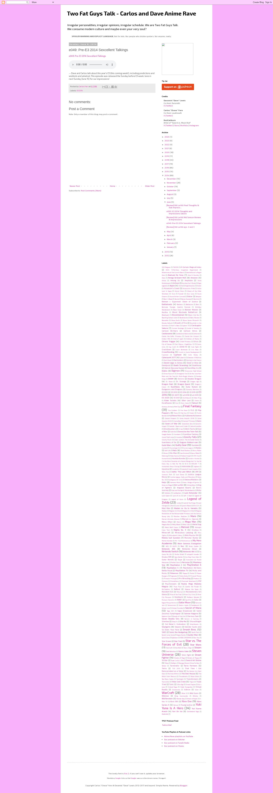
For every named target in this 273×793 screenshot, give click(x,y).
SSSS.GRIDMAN (185, 638)
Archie (181, 286)
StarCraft (169, 648)
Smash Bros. (189, 629)
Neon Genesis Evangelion (189, 543)
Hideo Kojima (174, 456)
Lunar (177, 506)
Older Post (149, 186)
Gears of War (171, 423)
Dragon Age (194, 381)
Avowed (180, 294)
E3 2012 (165, 392)
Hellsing (165, 456)
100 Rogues (166, 267)
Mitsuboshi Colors (175, 535)
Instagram (194, 125)
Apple (172, 285)
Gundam (195, 445)
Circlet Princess (185, 341)
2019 (167, 156)
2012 (167, 255)
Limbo (179, 503)
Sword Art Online (193, 660)
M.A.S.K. (196, 506)
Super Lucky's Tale (177, 660)
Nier (182, 546)
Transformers (192, 679)
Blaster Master (191, 310)
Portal (192, 573)
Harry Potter (197, 450)
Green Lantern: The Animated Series (186, 440)
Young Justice (186, 705)
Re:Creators (166, 589)
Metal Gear (186, 524)
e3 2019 (195, 395)
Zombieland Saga (193, 711)
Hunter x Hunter (193, 458)
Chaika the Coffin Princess (171, 336)
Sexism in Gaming (192, 619)
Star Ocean (166, 641)
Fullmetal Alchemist (193, 416)
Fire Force (183, 410)
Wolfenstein (167, 698)
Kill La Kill (178, 485)
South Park (195, 632)
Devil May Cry (193, 368)
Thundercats (183, 676)
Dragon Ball (167, 384)
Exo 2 (126, 773)
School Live (166, 608)
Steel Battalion (171, 651)
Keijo (164, 482)
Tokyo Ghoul (195, 676)
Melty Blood (176, 524)
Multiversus (185, 541)
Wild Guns (194, 693)
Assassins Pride (189, 288)
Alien (163, 278)
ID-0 (186, 464)
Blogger (183, 785)
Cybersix (183, 357)
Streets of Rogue (193, 658)
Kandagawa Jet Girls (175, 480)
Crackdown (166, 349)
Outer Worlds (168, 560)
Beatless (180, 304)
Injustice (165, 469)
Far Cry (177, 407)
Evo (176, 403)
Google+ (118, 778)
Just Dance (180, 474)
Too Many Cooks (167, 679)
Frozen (191, 413)
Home (112, 186)
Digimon (176, 370)
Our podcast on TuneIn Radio (176, 743)
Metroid (185, 527)
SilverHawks (194, 624)
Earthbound (187, 398)
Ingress (196, 466)
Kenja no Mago (167, 485)
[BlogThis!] (106, 86)
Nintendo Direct (189, 549)
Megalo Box (166, 524)
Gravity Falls (190, 437)
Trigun (192, 682)
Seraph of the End (179, 616)
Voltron (187, 689)
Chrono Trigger (169, 341)
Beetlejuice (189, 304)
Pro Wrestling (185, 578)
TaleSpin (173, 663)
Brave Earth (175, 320)
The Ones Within (173, 674)
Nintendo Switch (170, 551)
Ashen (199, 286)
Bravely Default (167, 323)
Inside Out (175, 469)
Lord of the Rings (189, 503)
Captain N (185, 325)
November (171, 182)
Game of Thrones (189, 421)
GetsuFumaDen (195, 426)
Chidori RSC (166, 339)
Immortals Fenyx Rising (170, 466)
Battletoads (167, 304)
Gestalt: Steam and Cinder (178, 426)
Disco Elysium (169, 374)
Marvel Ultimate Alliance (170, 519)
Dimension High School (193, 371)
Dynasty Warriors (192, 389)
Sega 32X (170, 611)
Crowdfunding (168, 352)
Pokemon (174, 573)
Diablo (164, 371)
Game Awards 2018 (186, 418)
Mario (193, 516)
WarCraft (168, 693)
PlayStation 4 (194, 564)
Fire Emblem (172, 410)
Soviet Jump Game (168, 635)
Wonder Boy (180, 699)
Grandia (179, 437)
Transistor (165, 682)
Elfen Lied (186, 400)
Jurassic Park (167, 474)
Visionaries (176, 690)
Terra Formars (190, 665)
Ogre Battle (178, 557)
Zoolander (165, 714)
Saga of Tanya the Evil (169, 603)
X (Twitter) (168, 106)
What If (184, 693)
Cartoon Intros (190, 331)
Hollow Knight (186, 456)
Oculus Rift (166, 557)
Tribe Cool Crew (179, 681)
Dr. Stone (169, 381)
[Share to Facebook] (112, 86)
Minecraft (166, 533)
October (170, 186)
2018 (167, 160)
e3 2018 (186, 395)
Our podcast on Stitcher (174, 739)
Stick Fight (186, 655)
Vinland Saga (172, 687)
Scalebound (195, 605)
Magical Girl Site (188, 511)
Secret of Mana (193, 607)
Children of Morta (192, 339)
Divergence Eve (182, 374)
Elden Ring (197, 398)
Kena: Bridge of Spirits (191, 482)
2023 (167, 140)
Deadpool (166, 365)
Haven (166, 453)
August (170, 194)
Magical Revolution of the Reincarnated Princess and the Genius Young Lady (181, 513)
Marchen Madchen (180, 516)
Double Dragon (194, 379)
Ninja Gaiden (193, 546)
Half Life (167, 450)
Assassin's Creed (171, 288)
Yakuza (175, 705)
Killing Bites (191, 485)
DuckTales (175, 387)
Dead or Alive (192, 363)
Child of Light (178, 339)
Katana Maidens (192, 480)
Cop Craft (172, 347)
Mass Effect (167, 522)
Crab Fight (195, 347)
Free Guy (184, 413)
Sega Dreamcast (184, 611)
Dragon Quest (184, 384)
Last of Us (177, 496)
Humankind (166, 458)
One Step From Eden (192, 557)
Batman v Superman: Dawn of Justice (180, 302)
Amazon (194, 278)
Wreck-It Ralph (192, 699)
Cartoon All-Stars (170, 331)
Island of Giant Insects (190, 469)
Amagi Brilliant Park (177, 278)
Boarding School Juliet (169, 318)
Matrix (179, 522)
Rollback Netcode (193, 597)
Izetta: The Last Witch (181, 471)
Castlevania (167, 333)
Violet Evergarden (186, 687)
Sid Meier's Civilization (175, 624)
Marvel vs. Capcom (190, 519)
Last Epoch (166, 496)
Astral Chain (179, 291)
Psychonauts (170, 584)
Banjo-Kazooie (186, 299)
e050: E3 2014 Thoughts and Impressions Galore (179, 212)
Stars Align (188, 648)
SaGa (196, 600)
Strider (165, 660)
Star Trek (178, 641)
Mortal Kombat (167, 541)
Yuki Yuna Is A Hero (181, 706)
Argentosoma (189, 286)
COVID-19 (183, 347)
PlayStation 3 (176, 565)
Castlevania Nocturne (183, 334)
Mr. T (177, 541)
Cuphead (177, 354)
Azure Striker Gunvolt (177, 296)
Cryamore (165, 355)
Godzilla (173, 432)
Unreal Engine (190, 684)
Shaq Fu (174, 621)
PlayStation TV (182, 570)
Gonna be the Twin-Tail (188, 431)
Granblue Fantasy (190, 434)
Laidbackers (177, 493)
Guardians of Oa (169, 442)
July (169, 198)
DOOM (170, 379)
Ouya (180, 560)
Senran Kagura (191, 613)
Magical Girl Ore (174, 511)
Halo (175, 450)
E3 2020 (165, 397)
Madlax (164, 511)
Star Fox (196, 638)
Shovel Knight (195, 621)
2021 (167, 148)
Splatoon (175, 638)
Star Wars (195, 644)
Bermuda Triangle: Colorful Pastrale (176, 307)
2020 (167, 152)
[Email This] (103, 86)
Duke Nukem (192, 387)
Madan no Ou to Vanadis (186, 508)
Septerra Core (166, 616)
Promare (165, 581)
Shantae (165, 621)
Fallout (195, 403)
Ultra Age (180, 684)
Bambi (177, 299)
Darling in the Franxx (193, 360)
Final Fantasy (192, 406)
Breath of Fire (181, 323)
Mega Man (190, 521)
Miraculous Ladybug (184, 533)
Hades (198, 448)
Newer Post (75, 186)
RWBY (179, 600)
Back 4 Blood (168, 299)
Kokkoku (167, 493)
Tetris (164, 668)
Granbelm (177, 434)
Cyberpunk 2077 (169, 357)
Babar (190, 296)
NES (167, 546)
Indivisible (186, 466)
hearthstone (184, 453)
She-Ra (183, 621)
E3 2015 (193, 392)
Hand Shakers (185, 450)
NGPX (175, 546)
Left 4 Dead (187, 496)
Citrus (195, 341)
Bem (197, 304)
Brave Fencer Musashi (191, 320)
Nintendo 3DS (168, 549)
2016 (167, 167)
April (169, 235)
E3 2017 (175, 395)
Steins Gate (183, 651)
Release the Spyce (191, 589)
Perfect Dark (175, 562)
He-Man (173, 453)
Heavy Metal (195, 453)
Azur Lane (190, 294)
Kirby (199, 490)
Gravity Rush (166, 440)
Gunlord (164, 448)
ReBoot (177, 589)
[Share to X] (109, 86)
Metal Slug (196, 524)
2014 (167, 175)
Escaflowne (167, 403)
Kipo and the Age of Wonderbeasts (183, 490)
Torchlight (179, 679)
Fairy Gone (185, 403)
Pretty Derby (183, 576)
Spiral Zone (165, 638)
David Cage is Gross (173, 363)
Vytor (197, 690)
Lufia (171, 506)
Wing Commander (181, 696)
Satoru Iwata (183, 605)
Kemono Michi (175, 482)
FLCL (192, 410)
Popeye (185, 573)
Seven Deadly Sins (170, 619)
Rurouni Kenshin (168, 600)
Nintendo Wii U (189, 551)
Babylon (198, 296)
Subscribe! (167, 725)
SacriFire (188, 600)
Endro (197, 400)
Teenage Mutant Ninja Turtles (189, 663)
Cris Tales (195, 349)
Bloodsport (165, 315)
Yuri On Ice (177, 711)
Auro (173, 294)
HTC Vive (196, 456)
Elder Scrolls (170, 400)
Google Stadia (166, 434)
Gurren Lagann (188, 448)
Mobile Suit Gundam (171, 538)
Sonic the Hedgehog (178, 632)
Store (176, 125)
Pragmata (173, 576)
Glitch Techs (190, 429)
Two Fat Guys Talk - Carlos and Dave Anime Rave (131, 13)
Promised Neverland (189, 581)
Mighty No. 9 (180, 530)
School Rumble (177, 608)
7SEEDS (175, 267)
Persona (185, 562)
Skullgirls (166, 627)
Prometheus (174, 581)
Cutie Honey (193, 355)
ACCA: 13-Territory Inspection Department (182, 270)
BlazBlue (165, 312)
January (170, 247)
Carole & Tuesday (193, 328)
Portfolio (184, 125)
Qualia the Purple (192, 586)
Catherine (196, 334)
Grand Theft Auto (168, 437)
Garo (199, 421)
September (172, 190)
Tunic (171, 684)
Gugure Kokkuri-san (189, 442)
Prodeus (196, 578)
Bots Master (194, 318)
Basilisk (196, 299)
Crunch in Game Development (189, 352)
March (170, 239)
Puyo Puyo (178, 586)
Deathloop (196, 365)
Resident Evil (167, 592)
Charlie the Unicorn (192, 336)
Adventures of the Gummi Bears (173, 272)
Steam (197, 647)
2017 (167, 164)
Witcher (195, 696)
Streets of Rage (179, 658)
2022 (167, 144)
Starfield (178, 648)
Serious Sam (193, 616)
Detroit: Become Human (174, 368)
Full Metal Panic (175, 416)
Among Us (175, 280)
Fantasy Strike (167, 407)
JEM (196, 472)
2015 (167, 171)
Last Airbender (191, 493)
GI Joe (180, 429)
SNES (164, 632)
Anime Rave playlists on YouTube (178, 736)
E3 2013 (174, 392)
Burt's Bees (175, 325)
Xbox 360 (174, 701)
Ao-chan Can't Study (189, 283)
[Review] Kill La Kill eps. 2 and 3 (180, 227)
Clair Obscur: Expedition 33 (184, 344)
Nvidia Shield (179, 554)
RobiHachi (179, 597)
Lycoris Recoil (186, 506)
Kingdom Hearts (184, 488)
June (169, 202)
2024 (167, 137)
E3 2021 (177, 398)
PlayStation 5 (173, 568)
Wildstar (165, 696)
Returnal (180, 592)
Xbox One (187, 701)
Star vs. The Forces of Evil (181, 642)
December (171, 179)
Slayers (178, 627)
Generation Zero (187, 424)
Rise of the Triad (176, 594)
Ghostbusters (170, 429)
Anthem (176, 283)
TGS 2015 (176, 668)
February (171, 243)
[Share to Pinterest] (115, 86)
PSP (199, 581)
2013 (167, 252)
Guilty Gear (181, 445)
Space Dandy (181, 635)
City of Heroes (167, 344)
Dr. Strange (181, 381)
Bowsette (165, 320)
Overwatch (190, 560)
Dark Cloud (167, 360)
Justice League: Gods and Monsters (182, 477)
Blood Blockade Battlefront (184, 312)
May (169, 231)
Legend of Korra (177, 499)
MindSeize (195, 530)
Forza (176, 413)
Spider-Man (193, 635)
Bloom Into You (193, 315)
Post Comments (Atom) (91, 190)
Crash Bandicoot (182, 349)
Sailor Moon (185, 602)
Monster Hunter (191, 538)
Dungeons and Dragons (172, 389)
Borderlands (184, 318)
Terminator (174, 666)
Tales (167, 663)
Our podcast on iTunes (174, 746)
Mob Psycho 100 (192, 535)
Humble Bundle (178, 458)
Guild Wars (167, 445)
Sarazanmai (172, 605)
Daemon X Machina (194, 357)
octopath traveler (193, 554)
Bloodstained (178, 315)
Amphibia (189, 280)
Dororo (181, 379)
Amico (164, 280)
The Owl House (188, 673)
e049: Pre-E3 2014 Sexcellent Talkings (87, 56)
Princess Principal (170, 578)
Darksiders (178, 360)
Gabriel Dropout (170, 418)
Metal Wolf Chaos (171, 527)
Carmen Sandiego (178, 328)
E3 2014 (80, 90)
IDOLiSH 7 (195, 464)
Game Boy (177, 421)
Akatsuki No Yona (175, 275)
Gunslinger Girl (175, 448)
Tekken (164, 666)
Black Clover (177, 310)
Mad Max (166, 508)
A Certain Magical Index (191, 267)
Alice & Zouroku (193, 275)
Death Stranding (180, 365)
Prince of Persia (195, 576)
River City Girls (189, 594)
